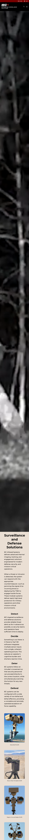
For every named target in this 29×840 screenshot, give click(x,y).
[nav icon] (27, 7)
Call (27, 1)
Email (20, 1)
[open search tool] (24, 6)
